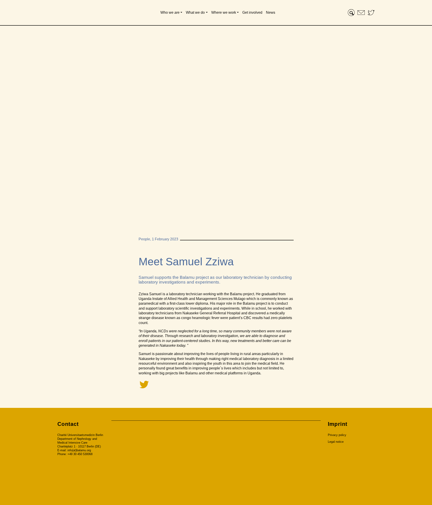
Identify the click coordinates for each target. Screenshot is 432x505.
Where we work (223, 12)
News (270, 12)
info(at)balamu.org (79, 450)
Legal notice (336, 441)
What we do (195, 12)
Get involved (252, 12)
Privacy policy (337, 435)
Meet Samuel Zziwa (186, 262)
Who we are (170, 12)
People (144, 239)
